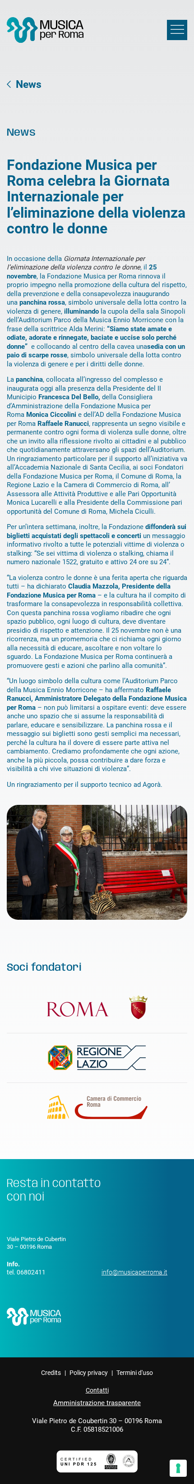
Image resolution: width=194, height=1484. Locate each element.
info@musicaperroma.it (134, 1272)
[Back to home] (45, 30)
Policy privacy (88, 1372)
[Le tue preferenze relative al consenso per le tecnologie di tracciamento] (178, 1468)
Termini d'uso (134, 1372)
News (29, 84)
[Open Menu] (177, 30)
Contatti (97, 1390)
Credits (51, 1372)
